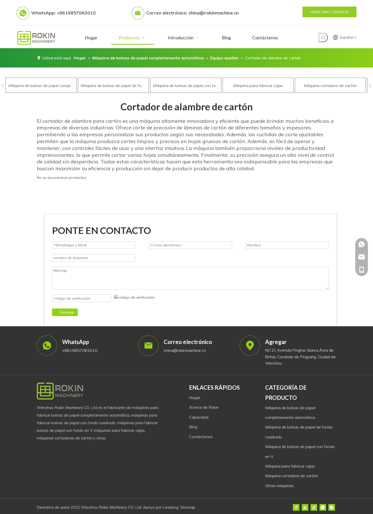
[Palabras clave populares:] (323, 37)
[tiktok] (314, 507)
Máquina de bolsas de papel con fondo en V (185, 85)
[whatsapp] (322, 507)
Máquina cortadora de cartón (330, 85)
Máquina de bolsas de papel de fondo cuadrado (113, 85)
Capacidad (198, 417)
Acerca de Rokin (204, 407)
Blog (193, 426)
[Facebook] (296, 507)
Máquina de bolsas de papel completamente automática (41, 85)
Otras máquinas (279, 485)
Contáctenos (201, 436)
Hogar (194, 397)
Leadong (170, 507)
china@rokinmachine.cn (214, 13)
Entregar (67, 312)
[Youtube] (305, 507)
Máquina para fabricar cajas (258, 85)
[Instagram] (331, 507)
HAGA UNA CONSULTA (329, 12)
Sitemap (187, 507)
